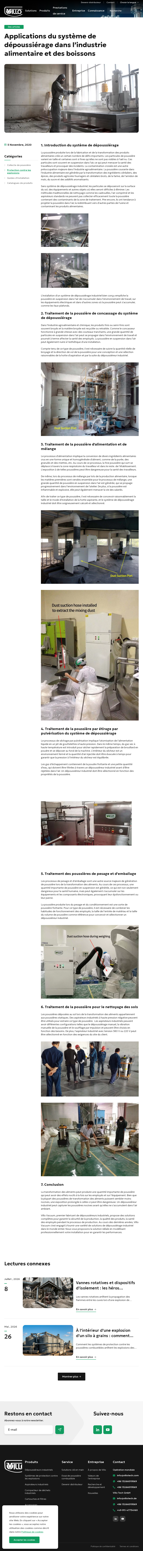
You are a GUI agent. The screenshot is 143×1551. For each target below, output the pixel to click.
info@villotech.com (135, 1544)
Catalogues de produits (20, 183)
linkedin (97, 1429)
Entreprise (78, 10)
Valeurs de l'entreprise (94, 1477)
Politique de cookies (32, 1531)
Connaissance (96, 10)
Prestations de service (60, 10)
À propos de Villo (97, 1469)
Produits (44, 10)
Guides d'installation (18, 178)
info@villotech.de (127, 1498)
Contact (110, 2)
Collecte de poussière (19, 165)
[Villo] (13, 12)
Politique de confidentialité (103, 1546)
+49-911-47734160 (127, 1510)
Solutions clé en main (73, 1469)
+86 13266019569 (127, 1481)
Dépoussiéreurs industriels (39, 1469)
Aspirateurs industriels (36, 1484)
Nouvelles (93, 1493)
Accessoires (31, 1504)
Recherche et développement (96, 1486)
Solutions (31, 10)
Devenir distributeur (91, 2)
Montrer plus (70, 1376)
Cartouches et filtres (35, 1498)
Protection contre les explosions (19, 171)
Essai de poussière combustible (71, 1477)
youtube (107, 1429)
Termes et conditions (129, 1546)
